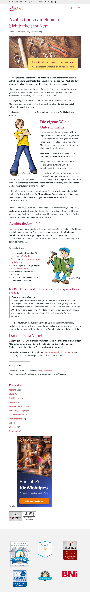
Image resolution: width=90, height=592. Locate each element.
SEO (11, 423)
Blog (28, 31)
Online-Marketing (16, 414)
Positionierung (36, 31)
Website (12, 427)
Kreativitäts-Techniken (19, 406)
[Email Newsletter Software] (34, 506)
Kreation (13, 402)
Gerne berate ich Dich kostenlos (59, 352)
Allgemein (13, 390)
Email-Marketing (16, 398)
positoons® (47, 370)
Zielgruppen (14, 431)
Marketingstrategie (17, 410)
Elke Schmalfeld (18, 31)
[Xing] (55, 2)
